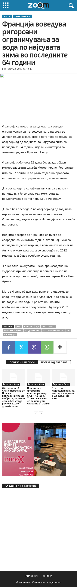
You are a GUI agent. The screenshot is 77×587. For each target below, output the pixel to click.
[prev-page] (36, 413)
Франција (10, 334)
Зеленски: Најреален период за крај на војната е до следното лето (63, 393)
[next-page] (41, 413)
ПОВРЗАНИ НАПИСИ (22, 362)
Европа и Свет (22, 16)
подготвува (32, 330)
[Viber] (34, 347)
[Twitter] (21, 347)
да (37, 326)
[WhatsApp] (47, 347)
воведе (28, 326)
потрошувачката (53, 330)
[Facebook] (8, 347)
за (44, 326)
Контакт (47, 575)
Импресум (31, 575)
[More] (60, 347)
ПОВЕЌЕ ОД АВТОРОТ (54, 362)
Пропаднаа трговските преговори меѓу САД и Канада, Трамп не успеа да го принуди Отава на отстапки (38, 395)
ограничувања (12, 330)
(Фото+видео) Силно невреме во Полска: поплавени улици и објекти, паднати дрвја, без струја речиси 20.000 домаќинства (13, 397)
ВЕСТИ (7, 16)
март (52, 326)
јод (18, 326)
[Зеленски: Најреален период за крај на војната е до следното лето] (63, 377)
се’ (68, 330)
